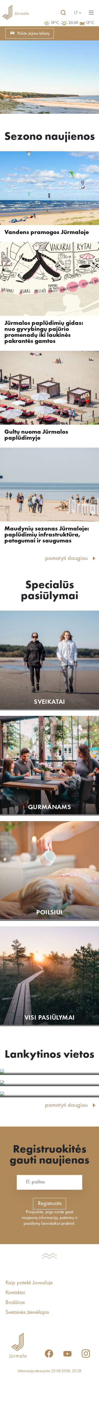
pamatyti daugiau (66, 558)
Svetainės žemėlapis (27, 1312)
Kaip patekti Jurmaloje (29, 1283)
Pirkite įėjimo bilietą (33, 33)
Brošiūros (15, 1302)
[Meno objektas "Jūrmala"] (49, 1083)
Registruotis (50, 1203)
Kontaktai (15, 1293)
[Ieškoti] (63, 12)
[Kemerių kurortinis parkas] (49, 1094)
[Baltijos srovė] (49, 1072)
